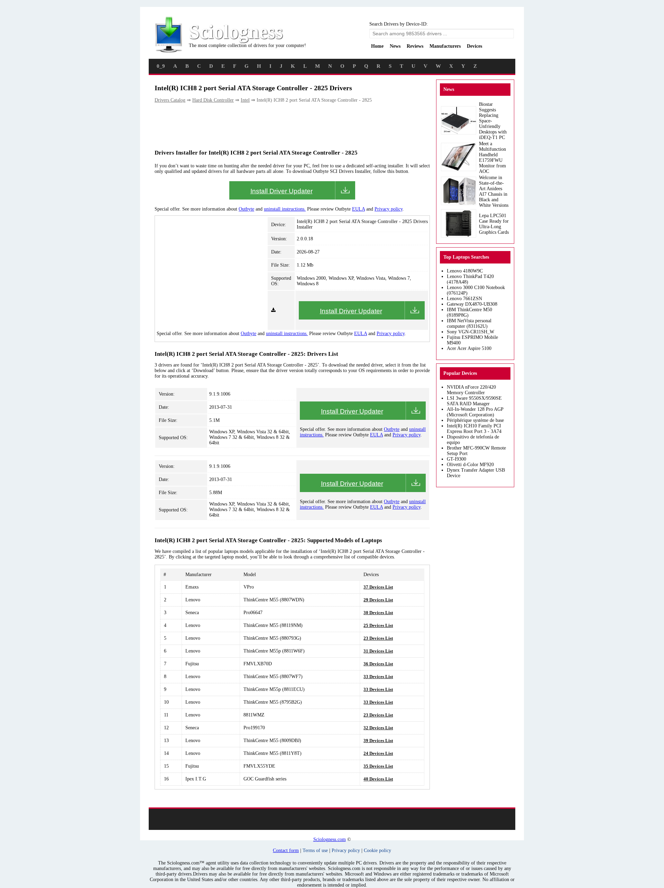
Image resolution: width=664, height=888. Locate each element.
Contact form (286, 850)
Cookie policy (377, 850)
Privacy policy (389, 209)
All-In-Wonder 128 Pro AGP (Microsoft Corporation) (475, 412)
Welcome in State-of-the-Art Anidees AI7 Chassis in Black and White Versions (493, 191)
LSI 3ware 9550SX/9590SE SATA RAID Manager (474, 401)
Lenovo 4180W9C (465, 271)
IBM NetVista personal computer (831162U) (469, 323)
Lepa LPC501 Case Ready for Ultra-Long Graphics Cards (494, 224)
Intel (245, 100)
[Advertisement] (280, 125)
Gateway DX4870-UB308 (472, 304)
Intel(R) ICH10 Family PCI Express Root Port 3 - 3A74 (474, 428)
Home (377, 46)
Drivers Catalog (170, 100)
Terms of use (315, 850)
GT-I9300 (456, 459)
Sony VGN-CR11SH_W (470, 331)
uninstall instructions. (285, 209)
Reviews (415, 46)
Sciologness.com (329, 839)
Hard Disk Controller (213, 100)
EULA (358, 209)
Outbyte (246, 209)
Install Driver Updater (281, 191)
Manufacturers (445, 46)
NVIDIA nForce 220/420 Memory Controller (471, 390)
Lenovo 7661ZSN (464, 298)
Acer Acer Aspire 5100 (469, 348)
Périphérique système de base (475, 420)
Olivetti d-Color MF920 (470, 464)
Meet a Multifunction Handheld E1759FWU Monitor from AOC (492, 157)
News (395, 46)
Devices (474, 46)
